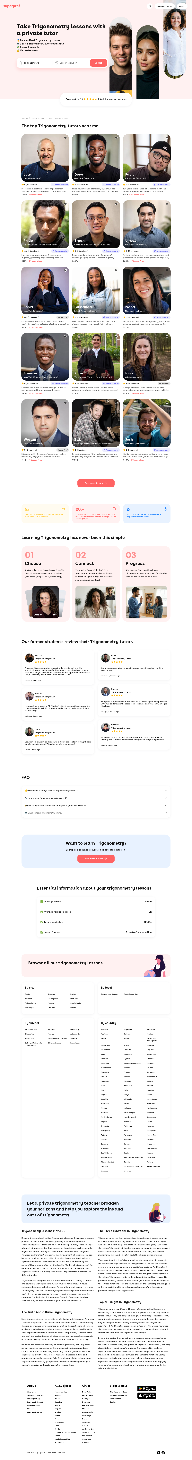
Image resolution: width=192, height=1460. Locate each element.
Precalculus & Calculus (57, 1038)
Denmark (105, 1063)
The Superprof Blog (118, 1392)
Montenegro (152, 1108)
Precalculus (75, 1043)
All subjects (60, 1442)
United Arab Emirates (133, 1166)
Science (73, 1038)
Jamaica (150, 1090)
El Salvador (106, 1068)
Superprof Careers (35, 1412)
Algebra (51, 1029)
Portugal (128, 1135)
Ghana (104, 1077)
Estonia (127, 1068)
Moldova (127, 1108)
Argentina (128, 1029)
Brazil (126, 1045)
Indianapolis (87, 1436)
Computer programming (65, 1432)
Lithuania (128, 1099)
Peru (126, 1130)
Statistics (29, 1038)
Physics (51, 1034)
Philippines (151, 1130)
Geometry (74, 1029)
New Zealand (130, 1117)
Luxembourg (152, 1099)
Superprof (25, 118)
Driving (58, 1412)
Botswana (105, 1045)
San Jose (51, 1008)
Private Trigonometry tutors (58, 118)
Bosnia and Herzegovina (152, 1039)
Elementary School (109, 994)
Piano (57, 1399)
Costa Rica (151, 1054)
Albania (104, 1029)
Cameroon (105, 1050)
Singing (58, 1395)
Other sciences (54, 1043)
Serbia (126, 1144)
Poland (104, 1135)
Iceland (150, 1081)
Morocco (105, 1113)
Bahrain (127, 1034)
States (30, 1409)
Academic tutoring (38, 118)
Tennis (57, 1426)
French (57, 1419)
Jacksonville (88, 1429)
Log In (182, 6)
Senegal (104, 1144)
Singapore (151, 1144)
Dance (57, 1415)
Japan (104, 1095)
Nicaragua (151, 1117)
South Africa (152, 1148)
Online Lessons (33, 1405)
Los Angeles (53, 999)
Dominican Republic (132, 1063)
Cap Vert (150, 1050)
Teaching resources (118, 1395)
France (127, 1072)
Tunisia (127, 1162)
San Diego (29, 1008)
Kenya (126, 1095)
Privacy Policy (33, 1399)
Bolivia (127, 1038)
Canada (127, 1050)
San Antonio (75, 1003)
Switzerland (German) (133, 1157)
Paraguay (105, 1130)
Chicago (51, 994)
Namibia (150, 1113)
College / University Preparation (33, 1044)
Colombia (128, 1054)
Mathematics (31, 1029)
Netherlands (106, 1117)
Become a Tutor (164, 6)
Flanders (105, 1072)
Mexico (104, 1108)
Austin (27, 994)
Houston (28, 999)
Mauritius (151, 1104)
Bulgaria (150, 1045)
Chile (103, 1054)
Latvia (149, 1095)
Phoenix (51, 1003)
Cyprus (127, 1059)
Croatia (104, 1059)
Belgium (150, 1034)
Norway (127, 1122)
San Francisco (88, 1432)
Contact (113, 1402)
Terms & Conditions (35, 1395)
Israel (103, 1090)
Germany (150, 1072)
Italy (126, 1090)
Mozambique (129, 1113)
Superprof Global (35, 1402)
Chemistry (29, 1034)
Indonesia (128, 1086)
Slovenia (127, 1148)
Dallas (73, 994)
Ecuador (150, 1063)
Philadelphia (30, 1003)
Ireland (150, 1086)
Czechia (150, 1059)
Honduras (105, 1081)
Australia (151, 1029)
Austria (104, 1034)
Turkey (150, 1162)
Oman (149, 1122)
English (58, 1409)
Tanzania (151, 1157)
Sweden (150, 1153)
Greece (127, 1077)
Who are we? (33, 1392)
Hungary (127, 1081)
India (103, 1086)
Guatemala (152, 1077)
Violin (57, 1429)
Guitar (58, 1405)
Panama (150, 1126)
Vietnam (127, 1171)
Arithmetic (75, 1034)
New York (74, 999)
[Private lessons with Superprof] (11, 6)
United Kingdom (153, 1166)
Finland (150, 1068)
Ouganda (105, 1126)
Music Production (62, 1439)
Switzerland (106, 1157)
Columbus (86, 1439)
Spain (126, 1153)
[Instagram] (163, 1452)
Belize (103, 1038)
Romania (127, 1139)
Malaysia (105, 1104)
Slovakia (105, 1148)
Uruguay (104, 1171)
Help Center (115, 1399)
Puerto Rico (151, 1135)
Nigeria (104, 1122)
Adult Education (131, 994)
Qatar (104, 1139)
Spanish (58, 1402)
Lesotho (104, 1099)
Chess (57, 1436)
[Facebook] (158, 1452)
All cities (86, 1442)
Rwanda (150, 1139)
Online (73, 1008)
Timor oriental (107, 1162)
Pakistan (128, 1126)
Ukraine (104, 1166)
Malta (126, 1104)
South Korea (106, 1153)
